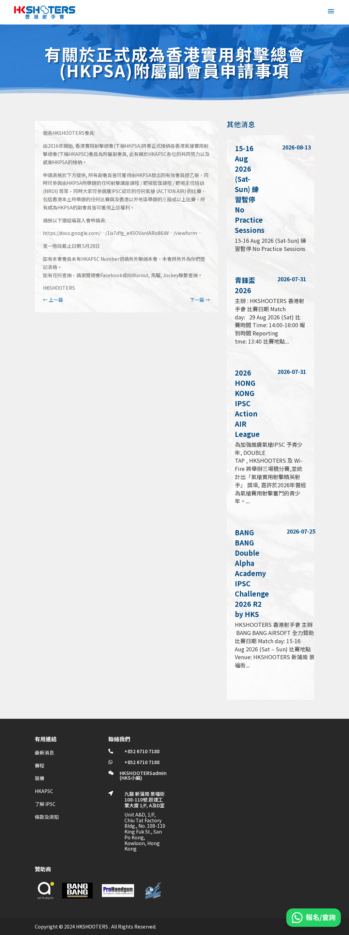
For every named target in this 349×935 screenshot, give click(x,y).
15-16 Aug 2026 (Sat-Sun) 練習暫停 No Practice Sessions (249, 189)
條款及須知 (47, 816)
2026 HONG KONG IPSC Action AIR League (247, 403)
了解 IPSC (45, 804)
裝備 (39, 778)
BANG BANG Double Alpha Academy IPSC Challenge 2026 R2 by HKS (252, 573)
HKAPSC (44, 791)
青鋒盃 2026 (245, 285)
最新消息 (44, 752)
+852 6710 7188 (142, 751)
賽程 (39, 765)
